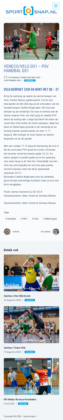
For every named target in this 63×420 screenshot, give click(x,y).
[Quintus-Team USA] (31, 324)
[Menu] (55, 5)
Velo (35, 219)
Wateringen (50, 219)
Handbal (29, 80)
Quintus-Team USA (14, 347)
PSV (24, 219)
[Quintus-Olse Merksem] (31, 273)
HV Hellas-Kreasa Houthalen (20, 399)
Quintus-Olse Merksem (17, 296)
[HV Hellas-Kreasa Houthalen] (31, 376)
